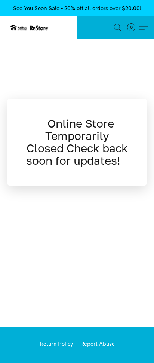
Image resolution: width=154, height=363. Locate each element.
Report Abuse (97, 344)
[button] (30, 27)
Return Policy (56, 344)
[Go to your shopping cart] (133, 27)
